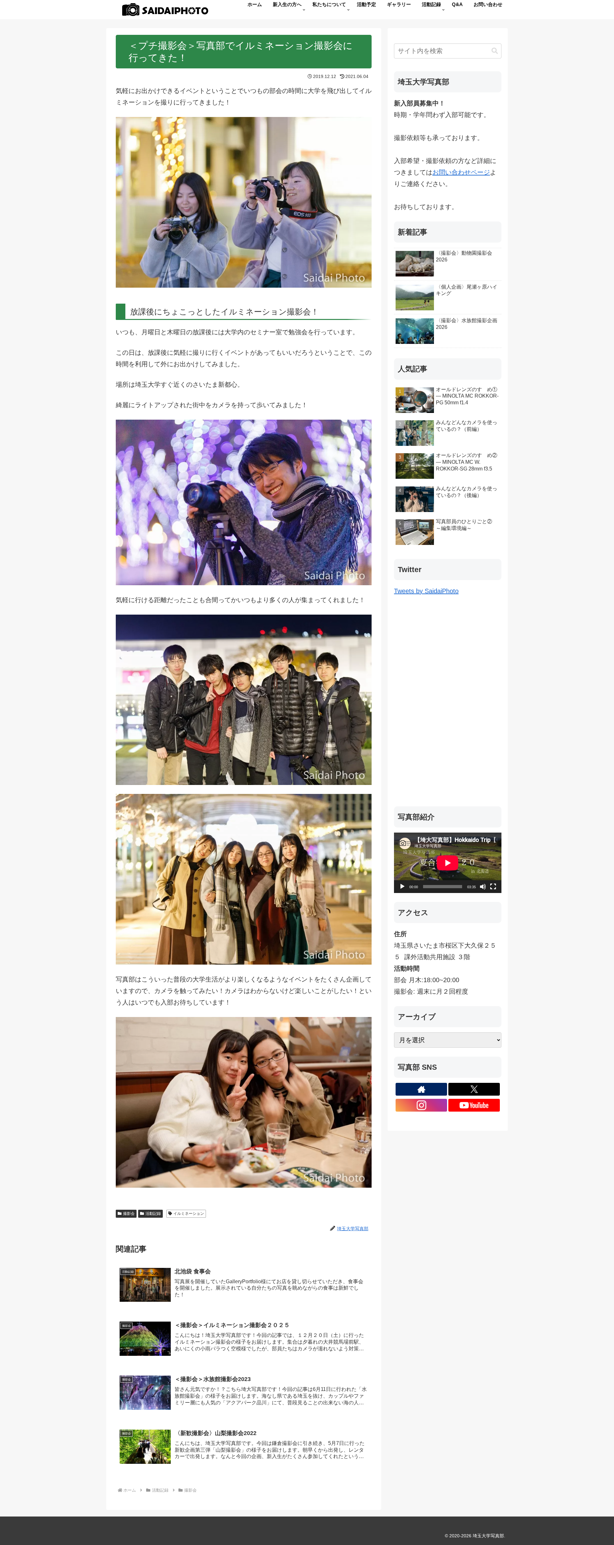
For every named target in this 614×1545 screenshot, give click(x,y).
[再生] (402, 886)
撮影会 (129, 1213)
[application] (447, 863)
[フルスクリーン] (493, 886)
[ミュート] (483, 886)
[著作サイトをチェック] (421, 1089)
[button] (494, 51)
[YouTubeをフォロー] (474, 1105)
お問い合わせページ (461, 172)
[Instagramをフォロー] (421, 1105)
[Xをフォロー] (474, 1089)
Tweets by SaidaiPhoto (426, 590)
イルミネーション (188, 1213)
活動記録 (153, 1213)
